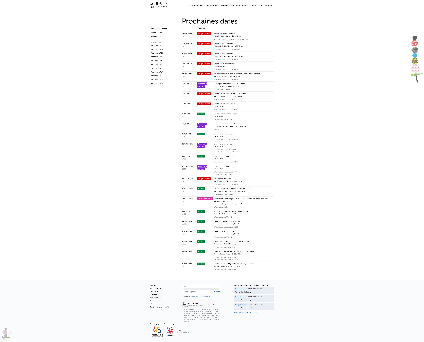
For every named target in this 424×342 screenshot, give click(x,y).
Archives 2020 (157, 64)
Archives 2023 (157, 53)
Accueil (153, 285)
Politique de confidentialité (159, 307)
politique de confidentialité (201, 297)
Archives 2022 (157, 57)
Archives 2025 (157, 45)
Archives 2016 (157, 79)
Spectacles (212, 5)
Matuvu (201, 114)
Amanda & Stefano (202, 85)
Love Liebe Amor (205, 199)
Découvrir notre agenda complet (245, 312)
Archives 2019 (157, 68)
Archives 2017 (157, 76)
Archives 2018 (157, 72)
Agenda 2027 (156, 32)
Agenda (224, 5)
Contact (269, 5)
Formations (256, 5)
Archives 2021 (157, 61)
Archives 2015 (157, 83)
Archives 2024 (157, 49)
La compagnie (196, 5)
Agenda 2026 (156, 36)
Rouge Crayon (204, 34)
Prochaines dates (159, 29)
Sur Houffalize (239, 5)
